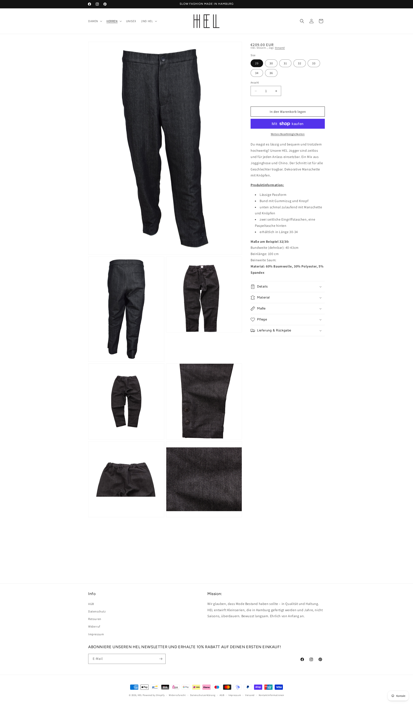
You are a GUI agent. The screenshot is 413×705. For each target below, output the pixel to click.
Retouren (94, 619)
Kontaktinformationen (271, 695)
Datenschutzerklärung (203, 695)
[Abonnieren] (160, 659)
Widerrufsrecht (177, 695)
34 (257, 73)
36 (271, 73)
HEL (140, 695)
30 (271, 63)
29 (257, 63)
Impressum (96, 634)
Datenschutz (97, 611)
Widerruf (94, 626)
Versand (280, 47)
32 (299, 63)
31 (285, 63)
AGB (91, 604)
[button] (95, 21)
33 (314, 63)
